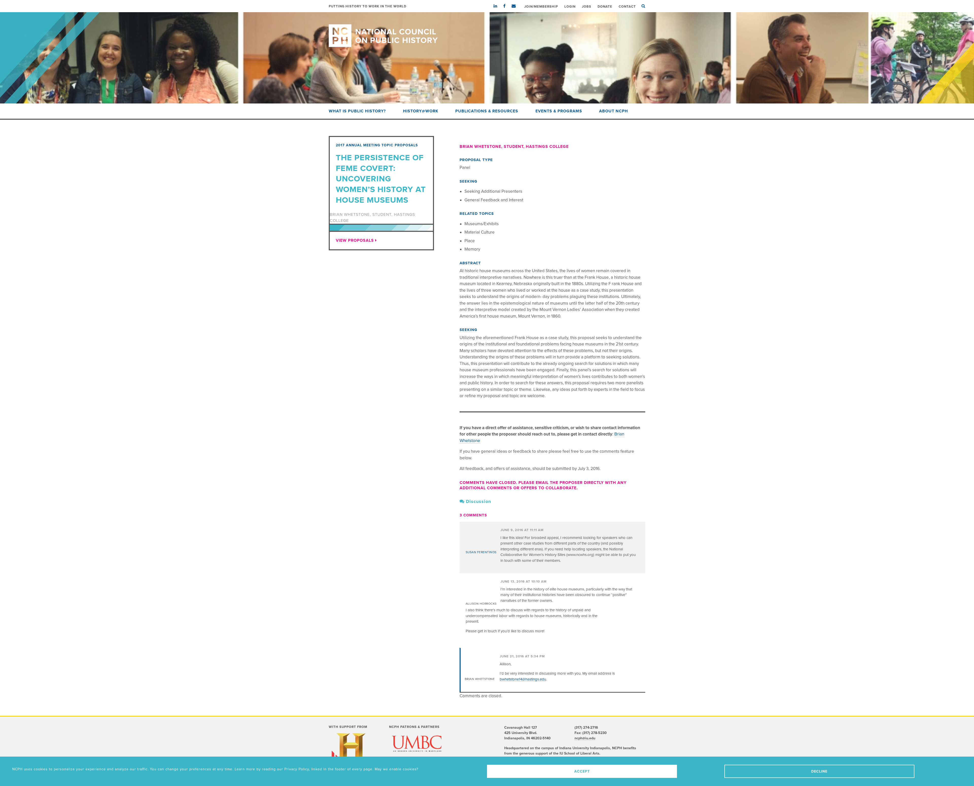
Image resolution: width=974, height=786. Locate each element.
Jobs (586, 7)
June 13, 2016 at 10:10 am (523, 582)
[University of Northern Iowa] (416, 756)
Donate (605, 7)
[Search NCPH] (643, 6)
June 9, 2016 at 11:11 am (522, 530)
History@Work (420, 111)
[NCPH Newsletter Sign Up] (516, 6)
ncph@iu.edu (585, 738)
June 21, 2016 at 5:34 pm (522, 656)
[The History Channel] (351, 753)
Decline (819, 771)
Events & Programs (558, 111)
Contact (627, 7)
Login (570, 7)
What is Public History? (357, 111)
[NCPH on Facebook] (507, 6)
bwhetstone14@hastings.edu (523, 679)
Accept (582, 771)
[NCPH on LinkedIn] (498, 6)
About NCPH (613, 111)
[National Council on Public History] (487, 29)
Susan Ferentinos (481, 552)
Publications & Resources (486, 111)
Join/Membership (541, 7)
